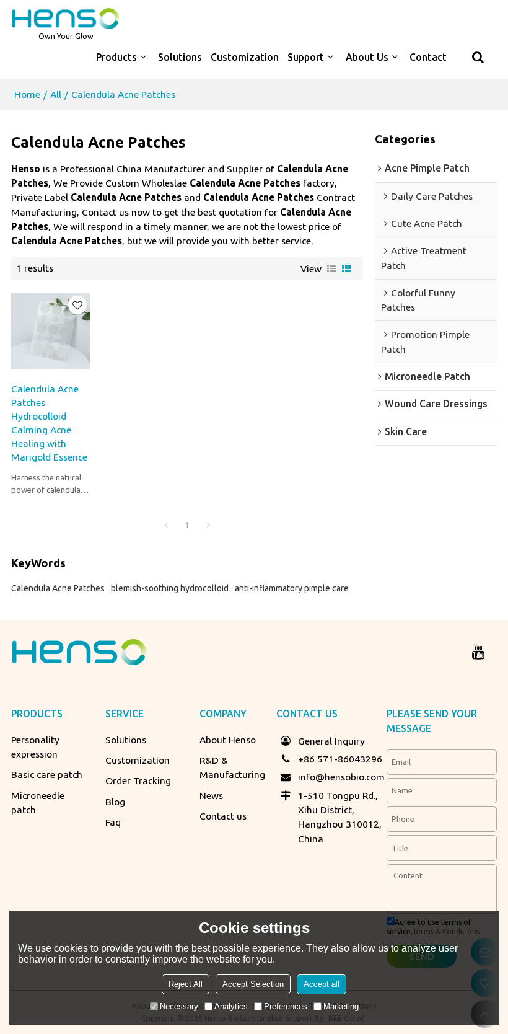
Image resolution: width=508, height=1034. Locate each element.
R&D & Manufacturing (232, 767)
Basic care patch (46, 774)
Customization (245, 57)
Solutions (180, 57)
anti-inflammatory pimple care (292, 588)
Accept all (321, 984)
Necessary (179, 1006)
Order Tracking (138, 780)
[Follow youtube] (479, 651)
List (331, 268)
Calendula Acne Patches (58, 588)
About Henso (227, 739)
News (211, 795)
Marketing (341, 1006)
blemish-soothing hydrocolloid (170, 588)
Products (116, 57)
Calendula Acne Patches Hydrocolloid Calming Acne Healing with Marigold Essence (49, 422)
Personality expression (35, 746)
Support (305, 57)
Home (27, 94)
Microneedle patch (37, 802)
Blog (115, 801)
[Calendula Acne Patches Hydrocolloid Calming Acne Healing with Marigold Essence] (50, 331)
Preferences (285, 1006)
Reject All (186, 984)
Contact (428, 57)
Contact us (223, 815)
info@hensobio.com (341, 776)
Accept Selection (253, 984)
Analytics (231, 1006)
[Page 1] (166, 525)
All (55, 94)
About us (367, 57)
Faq (113, 822)
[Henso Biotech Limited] (65, 18)
